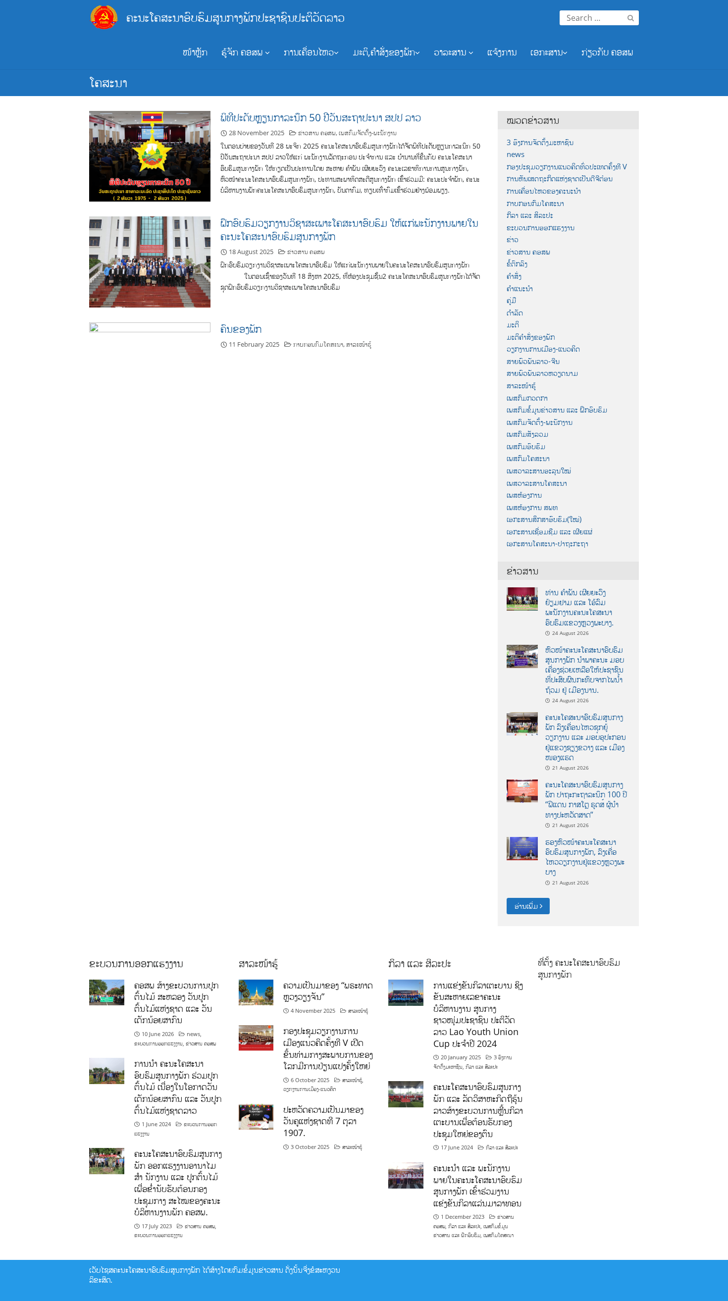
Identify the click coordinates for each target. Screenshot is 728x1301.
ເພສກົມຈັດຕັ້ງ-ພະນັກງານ (368, 132)
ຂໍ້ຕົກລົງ (517, 264)
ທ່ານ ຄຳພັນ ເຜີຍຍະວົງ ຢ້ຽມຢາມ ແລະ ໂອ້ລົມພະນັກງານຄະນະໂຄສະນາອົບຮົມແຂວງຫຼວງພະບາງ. (579, 607)
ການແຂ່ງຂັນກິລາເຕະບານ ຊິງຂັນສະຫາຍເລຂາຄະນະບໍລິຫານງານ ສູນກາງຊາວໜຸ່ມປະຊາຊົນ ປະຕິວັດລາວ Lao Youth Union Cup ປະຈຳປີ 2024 (478, 1014)
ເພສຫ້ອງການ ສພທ (532, 507)
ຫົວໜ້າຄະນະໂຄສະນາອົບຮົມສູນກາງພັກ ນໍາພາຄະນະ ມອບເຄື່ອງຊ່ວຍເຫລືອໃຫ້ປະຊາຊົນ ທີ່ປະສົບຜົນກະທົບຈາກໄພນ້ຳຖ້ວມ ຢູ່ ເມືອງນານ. (584, 669)
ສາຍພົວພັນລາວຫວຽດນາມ (542, 373)
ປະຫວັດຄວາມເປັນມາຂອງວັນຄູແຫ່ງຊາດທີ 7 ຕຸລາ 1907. (323, 1121)
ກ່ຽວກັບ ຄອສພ (607, 52)
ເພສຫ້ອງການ (524, 495)
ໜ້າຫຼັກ (195, 52)
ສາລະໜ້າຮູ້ (358, 344)
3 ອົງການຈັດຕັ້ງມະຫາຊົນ (540, 142)
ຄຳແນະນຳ (520, 288)
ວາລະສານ (451, 52)
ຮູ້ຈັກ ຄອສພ (243, 52)
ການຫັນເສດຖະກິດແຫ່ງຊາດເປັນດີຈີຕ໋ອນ (560, 178)
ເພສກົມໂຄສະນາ (528, 458)
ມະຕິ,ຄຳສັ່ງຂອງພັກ (384, 52)
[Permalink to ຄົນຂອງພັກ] (149, 367)
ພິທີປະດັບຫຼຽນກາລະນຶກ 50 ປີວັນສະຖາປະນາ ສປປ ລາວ (320, 117)
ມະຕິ (513, 324)
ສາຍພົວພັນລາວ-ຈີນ (533, 361)
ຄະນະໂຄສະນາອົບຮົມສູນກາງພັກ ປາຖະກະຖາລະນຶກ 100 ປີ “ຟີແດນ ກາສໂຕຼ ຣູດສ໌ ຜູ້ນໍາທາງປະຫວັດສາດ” (586, 799)
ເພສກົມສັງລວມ (527, 434)
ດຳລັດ (515, 313)
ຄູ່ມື (511, 300)
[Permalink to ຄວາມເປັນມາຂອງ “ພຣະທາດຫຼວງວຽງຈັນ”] (256, 991)
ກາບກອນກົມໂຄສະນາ (318, 344)
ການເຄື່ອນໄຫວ (309, 52)
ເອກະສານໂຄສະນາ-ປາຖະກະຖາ (547, 543)
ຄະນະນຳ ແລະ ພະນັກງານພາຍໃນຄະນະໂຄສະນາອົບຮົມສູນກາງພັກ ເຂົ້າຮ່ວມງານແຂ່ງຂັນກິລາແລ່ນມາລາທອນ (477, 1185)
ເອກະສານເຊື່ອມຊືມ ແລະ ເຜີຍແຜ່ (549, 531)
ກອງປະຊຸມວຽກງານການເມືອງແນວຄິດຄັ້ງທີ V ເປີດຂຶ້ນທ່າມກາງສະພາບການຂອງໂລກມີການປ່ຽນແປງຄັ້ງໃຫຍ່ (328, 1048)
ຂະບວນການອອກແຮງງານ (540, 227)
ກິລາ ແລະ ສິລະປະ (530, 215)
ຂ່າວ (513, 239)
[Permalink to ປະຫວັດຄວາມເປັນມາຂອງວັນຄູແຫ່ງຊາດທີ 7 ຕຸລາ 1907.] (256, 1116)
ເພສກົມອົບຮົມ (526, 446)
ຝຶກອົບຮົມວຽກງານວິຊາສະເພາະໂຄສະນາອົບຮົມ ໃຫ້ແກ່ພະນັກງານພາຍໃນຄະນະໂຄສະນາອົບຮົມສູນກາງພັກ (349, 229)
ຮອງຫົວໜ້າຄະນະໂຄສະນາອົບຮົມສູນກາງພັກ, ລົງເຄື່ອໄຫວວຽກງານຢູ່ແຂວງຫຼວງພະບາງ (584, 857)
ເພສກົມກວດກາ (527, 398)
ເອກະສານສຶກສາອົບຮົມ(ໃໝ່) (544, 519)
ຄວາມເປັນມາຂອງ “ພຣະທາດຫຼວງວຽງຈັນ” (328, 991)
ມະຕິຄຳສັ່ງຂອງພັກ (531, 337)
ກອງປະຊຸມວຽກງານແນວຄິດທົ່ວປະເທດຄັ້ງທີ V (567, 166)
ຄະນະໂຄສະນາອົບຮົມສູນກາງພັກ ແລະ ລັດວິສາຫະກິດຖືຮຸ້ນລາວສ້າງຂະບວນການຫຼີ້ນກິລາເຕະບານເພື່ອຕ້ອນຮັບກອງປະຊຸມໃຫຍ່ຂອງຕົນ (478, 1110)
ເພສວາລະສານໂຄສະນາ (537, 483)
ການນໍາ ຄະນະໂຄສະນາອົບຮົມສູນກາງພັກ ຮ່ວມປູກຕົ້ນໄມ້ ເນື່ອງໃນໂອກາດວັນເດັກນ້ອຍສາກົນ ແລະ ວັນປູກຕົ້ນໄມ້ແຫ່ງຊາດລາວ (177, 1086)
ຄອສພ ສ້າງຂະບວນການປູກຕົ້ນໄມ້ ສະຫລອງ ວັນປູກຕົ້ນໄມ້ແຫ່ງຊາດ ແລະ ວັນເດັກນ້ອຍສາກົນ (176, 1002)
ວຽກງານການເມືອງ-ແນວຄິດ (543, 349)
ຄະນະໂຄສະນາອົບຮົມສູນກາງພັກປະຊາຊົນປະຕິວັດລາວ (235, 17)
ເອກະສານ (546, 52)
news (515, 154)
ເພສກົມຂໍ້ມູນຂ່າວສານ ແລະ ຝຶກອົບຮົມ (557, 410)
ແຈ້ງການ (502, 52)
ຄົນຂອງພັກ (240, 329)
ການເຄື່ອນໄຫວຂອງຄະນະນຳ (544, 191)
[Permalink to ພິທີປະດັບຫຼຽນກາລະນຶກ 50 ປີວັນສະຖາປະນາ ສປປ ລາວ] (149, 155)
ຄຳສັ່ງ (514, 276)
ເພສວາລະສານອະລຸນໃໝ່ (539, 471)
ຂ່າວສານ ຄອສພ (317, 132)
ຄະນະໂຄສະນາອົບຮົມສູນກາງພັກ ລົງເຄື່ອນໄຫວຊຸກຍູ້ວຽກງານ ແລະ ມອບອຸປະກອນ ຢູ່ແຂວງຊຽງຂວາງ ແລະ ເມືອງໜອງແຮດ (585, 737)
